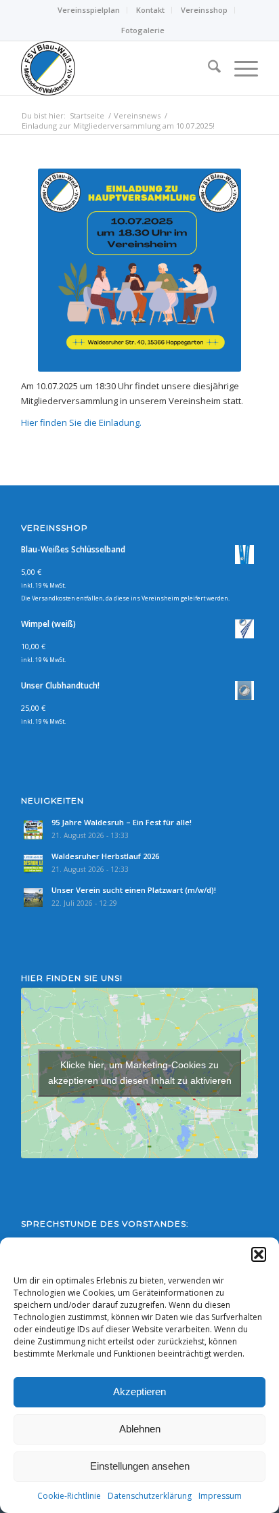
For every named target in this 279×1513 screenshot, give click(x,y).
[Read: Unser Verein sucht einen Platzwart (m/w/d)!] (33, 897)
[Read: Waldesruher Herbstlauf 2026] (33, 864)
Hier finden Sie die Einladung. (81, 422)
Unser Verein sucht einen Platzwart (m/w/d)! (133, 890)
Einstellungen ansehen (140, 1466)
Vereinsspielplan (89, 10)
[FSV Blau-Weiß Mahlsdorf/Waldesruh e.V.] (116, 68)
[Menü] (239, 68)
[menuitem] (89, 10)
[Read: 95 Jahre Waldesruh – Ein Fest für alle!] (33, 830)
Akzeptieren (139, 1391)
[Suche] (207, 68)
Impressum (220, 1495)
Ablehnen (139, 1428)
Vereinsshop (204, 10)
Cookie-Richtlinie (69, 1495)
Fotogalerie (143, 30)
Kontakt (150, 10)
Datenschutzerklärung (150, 1495)
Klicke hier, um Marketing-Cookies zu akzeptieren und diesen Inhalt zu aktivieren (140, 1072)
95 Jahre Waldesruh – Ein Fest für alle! (121, 822)
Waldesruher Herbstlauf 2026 (105, 856)
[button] (258, 1254)
